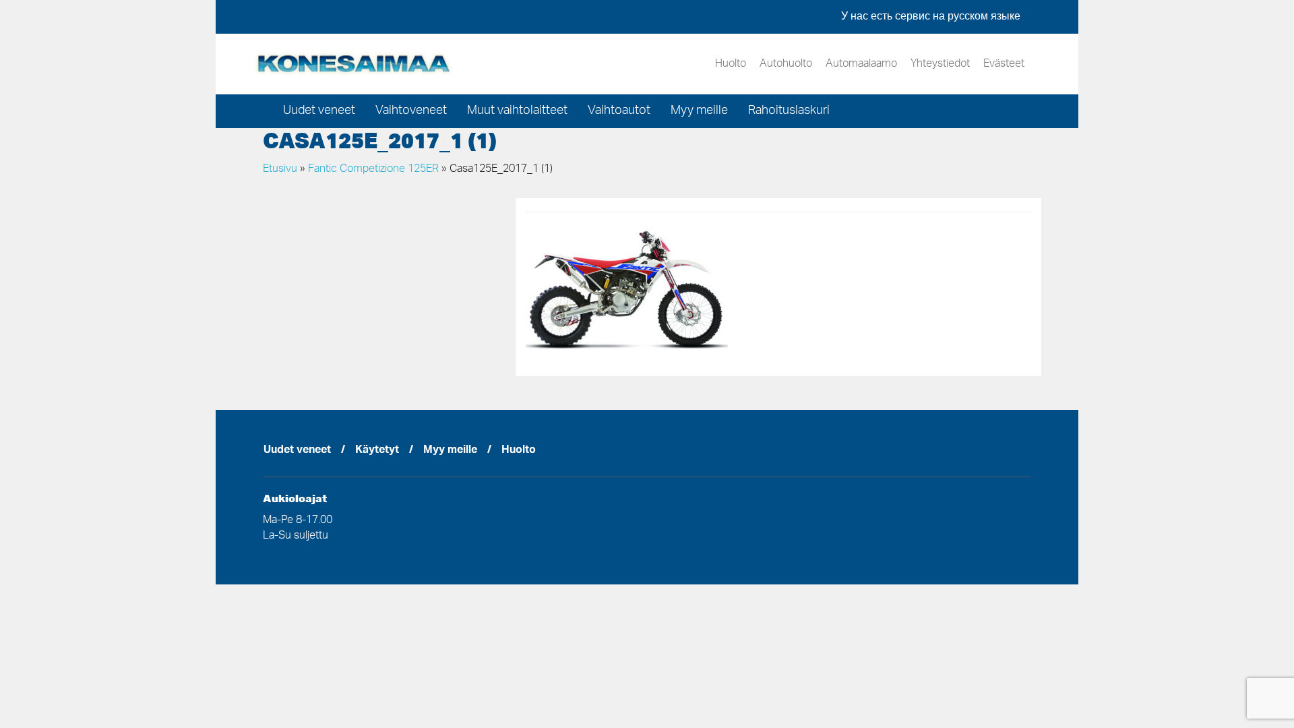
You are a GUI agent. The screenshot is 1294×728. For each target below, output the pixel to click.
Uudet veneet (319, 111)
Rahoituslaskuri (789, 111)
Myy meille (699, 111)
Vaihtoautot (619, 111)
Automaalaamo (861, 64)
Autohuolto (786, 64)
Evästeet (1003, 64)
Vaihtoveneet (411, 111)
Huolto (730, 64)
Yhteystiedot (940, 64)
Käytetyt (377, 451)
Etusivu (280, 169)
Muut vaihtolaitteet (517, 111)
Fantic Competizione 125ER (373, 169)
